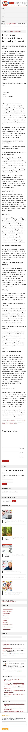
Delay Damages (6, 644)
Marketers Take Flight (7, 648)
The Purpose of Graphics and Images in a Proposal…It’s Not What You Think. (13, 593)
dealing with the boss (14, 421)
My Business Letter (7, 650)
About (2, 11)
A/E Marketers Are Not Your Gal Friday (13, 571)
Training (3, 13)
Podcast (5, 620)
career (23, 420)
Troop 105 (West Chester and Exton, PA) (11, 653)
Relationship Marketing (7, 626)
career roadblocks (6, 421)
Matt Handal (10, 31)
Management (6, 615)
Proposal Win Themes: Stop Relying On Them (14, 711)
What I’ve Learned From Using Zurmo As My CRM (15, 577)
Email (21, 452)
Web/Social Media (6, 629)
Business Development (8, 609)
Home (2, 8)
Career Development (11, 420)
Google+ (19, 670)
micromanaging (5, 423)
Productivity (5, 622)
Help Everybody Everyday (14, 3)
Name (21, 448)
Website (22, 456)
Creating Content (6, 613)
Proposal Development (7, 624)
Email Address (5, 480)
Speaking (3, 16)
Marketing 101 (6, 618)
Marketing (21, 421)
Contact (3, 21)
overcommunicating (13, 423)
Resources (3, 19)
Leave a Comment (17, 31)
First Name (4, 478)
